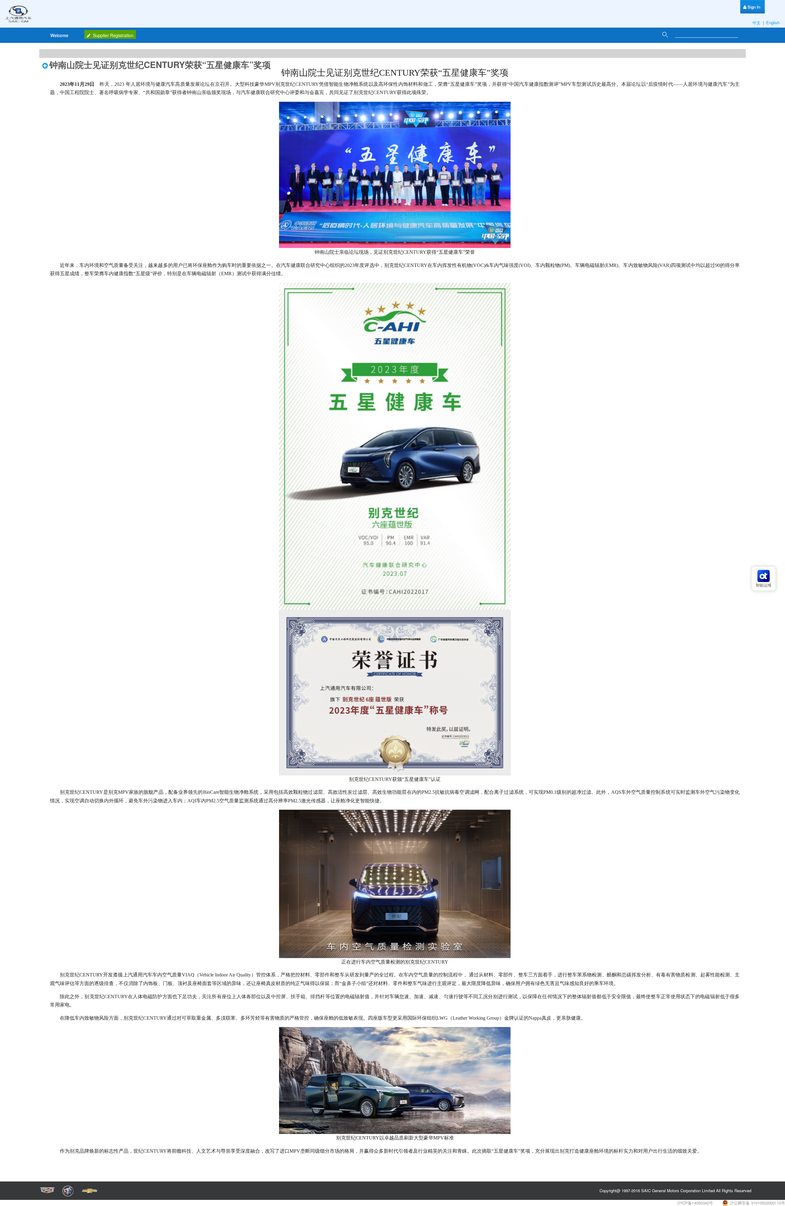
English (773, 22)
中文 (757, 22)
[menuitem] (751, 6)
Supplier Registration (113, 35)
